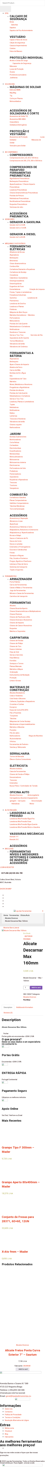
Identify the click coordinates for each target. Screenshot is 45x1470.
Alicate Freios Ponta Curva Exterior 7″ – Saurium (22, 1352)
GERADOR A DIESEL (23, 234)
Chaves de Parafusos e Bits (20, 617)
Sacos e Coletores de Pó (19, 538)
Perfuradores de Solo (18, 468)
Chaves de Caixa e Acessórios (21, 625)
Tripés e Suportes (16, 570)
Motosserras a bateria (18, 462)
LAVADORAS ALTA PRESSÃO (22, 814)
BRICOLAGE (9, 849)
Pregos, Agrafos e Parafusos (20, 561)
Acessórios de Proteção (25, 137)
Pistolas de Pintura (17, 195)
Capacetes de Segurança (22, 63)
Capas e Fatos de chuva (18, 40)
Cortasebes (14, 445)
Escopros (13, 707)
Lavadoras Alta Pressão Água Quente (23, 824)
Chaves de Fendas (16, 640)
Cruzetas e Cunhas (17, 704)
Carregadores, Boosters (18, 798)
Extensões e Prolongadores (20, 547)
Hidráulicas (16, 803)
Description (8, 1007)
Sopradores (14, 477)
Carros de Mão (15, 370)
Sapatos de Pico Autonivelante (21, 30)
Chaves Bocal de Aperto (18, 608)
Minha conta (9, 1428)
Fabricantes (9, 1437)
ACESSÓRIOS (18, 515)
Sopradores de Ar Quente (19, 338)
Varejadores (14, 488)
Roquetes (13, 628)
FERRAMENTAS (11, 576)
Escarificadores (15, 451)
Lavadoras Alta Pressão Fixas (20, 821)
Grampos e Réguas (17, 555)
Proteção (13, 678)
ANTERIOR (28, 936)
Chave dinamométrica (18, 263)
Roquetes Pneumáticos (18, 204)
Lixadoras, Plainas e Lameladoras (22, 401)
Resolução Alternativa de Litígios (17, 1420)
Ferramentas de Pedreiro (19, 744)
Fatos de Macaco (16, 51)
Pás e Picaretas (15, 713)
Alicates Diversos (16, 795)
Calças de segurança (17, 42)
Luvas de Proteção (17, 69)
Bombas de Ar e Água (18, 373)
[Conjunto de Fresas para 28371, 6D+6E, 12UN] (11, 1204)
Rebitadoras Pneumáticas (19, 198)
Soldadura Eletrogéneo (18, 125)
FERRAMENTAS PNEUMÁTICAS (20, 174)
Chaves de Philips (16, 643)
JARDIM (15, 434)
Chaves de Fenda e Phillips (19, 774)
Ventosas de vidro (16, 207)
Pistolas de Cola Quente (18, 323)
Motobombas (15, 454)
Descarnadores (15, 777)
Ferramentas (14, 915)
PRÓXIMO (27, 939)
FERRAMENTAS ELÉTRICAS (20, 247)
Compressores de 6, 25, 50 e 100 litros (24, 158)
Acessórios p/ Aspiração (19, 518)
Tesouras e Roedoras (18, 419)
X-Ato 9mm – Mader (15, 1252)
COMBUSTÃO (18, 495)
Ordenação (14, 672)
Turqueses (14, 715)
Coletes (12, 48)
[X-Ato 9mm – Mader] (11, 1239)
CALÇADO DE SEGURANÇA (18, 17)
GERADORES (9, 219)
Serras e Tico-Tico (18, 335)
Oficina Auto (25, 915)
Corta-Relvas (14, 442)
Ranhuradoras (15, 427)
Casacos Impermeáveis (18, 45)
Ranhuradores (19, 736)
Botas (12, 22)
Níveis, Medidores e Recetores (21, 384)
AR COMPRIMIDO (11, 152)
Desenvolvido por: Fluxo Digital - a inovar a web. (17, 1463)
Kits (11, 376)
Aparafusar (14, 524)
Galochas (14, 25)
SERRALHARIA (19, 754)
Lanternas (13, 416)
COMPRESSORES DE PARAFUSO (23, 168)
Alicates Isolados (16, 768)
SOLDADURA (10, 84)
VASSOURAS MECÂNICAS (27, 834)
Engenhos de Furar (17, 286)
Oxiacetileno (14, 122)
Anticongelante (33, 795)
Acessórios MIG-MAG (18, 119)
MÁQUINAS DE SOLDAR (25, 87)
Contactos (8, 1412)
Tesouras (13, 482)
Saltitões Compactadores (19, 503)
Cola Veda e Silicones (18, 698)
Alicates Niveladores (17, 693)
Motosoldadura (15, 101)
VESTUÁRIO (17, 37)
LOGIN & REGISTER (7, 867)
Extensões (14, 783)
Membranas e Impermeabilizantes (22, 724)
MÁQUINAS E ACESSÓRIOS (15, 243)
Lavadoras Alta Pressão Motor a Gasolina (25, 827)
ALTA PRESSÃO (11, 810)
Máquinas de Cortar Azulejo (20, 721)
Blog (6, 1434)
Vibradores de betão (17, 344)
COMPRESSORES (21, 155)
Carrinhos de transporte (18, 596)
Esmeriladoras (15, 289)
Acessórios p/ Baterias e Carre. (21, 527)
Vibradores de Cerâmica (18, 346)
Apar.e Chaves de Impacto (19, 364)
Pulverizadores (15, 474)
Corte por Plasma (16, 98)
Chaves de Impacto (17, 623)
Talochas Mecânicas (17, 506)
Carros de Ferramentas (18, 585)
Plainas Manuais (16, 666)
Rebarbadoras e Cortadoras (20, 326)
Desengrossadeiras (17, 281)
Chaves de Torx (15, 646)
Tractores (13, 485)
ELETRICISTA (19, 766)
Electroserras (15, 465)
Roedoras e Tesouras (18, 332)
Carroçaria (22, 801)
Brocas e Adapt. (15, 535)
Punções (13, 730)
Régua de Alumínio (36, 736)
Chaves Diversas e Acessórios (21, 620)
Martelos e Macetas (17, 727)
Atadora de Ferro (16, 367)
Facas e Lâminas (16, 649)
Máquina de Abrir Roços (18, 312)
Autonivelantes (15, 738)
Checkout (8, 1431)
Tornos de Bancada (17, 756)
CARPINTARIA (19, 638)
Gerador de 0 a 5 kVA (17, 225)
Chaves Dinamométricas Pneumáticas (24, 193)
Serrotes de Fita (36, 335)
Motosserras (14, 459)
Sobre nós (8, 1409)
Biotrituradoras (15, 439)
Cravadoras (14, 275)
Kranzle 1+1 (14, 836)
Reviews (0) (8, 1013)
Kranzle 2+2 (14, 839)
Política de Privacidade (13, 1414)
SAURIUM (26, 1366)
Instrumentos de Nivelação (20, 675)
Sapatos (13, 27)
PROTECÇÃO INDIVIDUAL (26, 58)
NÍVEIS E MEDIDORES (24, 854)
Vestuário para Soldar (18, 145)
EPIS (6, 13)
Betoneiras (14, 260)
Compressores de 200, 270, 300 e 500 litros (26, 160)
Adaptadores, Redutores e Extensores (24, 530)
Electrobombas (15, 448)
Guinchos (13, 298)
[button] (42, 911)
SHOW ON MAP (6, 889)
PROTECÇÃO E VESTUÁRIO (19, 132)
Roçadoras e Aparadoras (19, 479)
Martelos (13, 381)
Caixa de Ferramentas (18, 771)
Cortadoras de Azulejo (18, 272)
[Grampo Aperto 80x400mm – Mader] (11, 1169)
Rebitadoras (14, 407)
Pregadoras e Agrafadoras (19, 387)
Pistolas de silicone (17, 390)
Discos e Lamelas (16, 544)
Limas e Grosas (15, 680)
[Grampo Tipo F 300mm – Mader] (11, 1135)
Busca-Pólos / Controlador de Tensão (24, 786)
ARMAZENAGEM (21, 579)
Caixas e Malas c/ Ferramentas (21, 587)
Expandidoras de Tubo (18, 379)
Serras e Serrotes (16, 655)
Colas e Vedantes (16, 696)
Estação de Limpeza (37, 289)
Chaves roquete (16, 424)
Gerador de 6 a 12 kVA (18, 228)
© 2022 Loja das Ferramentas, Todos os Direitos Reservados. (22, 1461)
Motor (32, 803)
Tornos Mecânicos (16, 341)
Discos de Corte (15, 541)
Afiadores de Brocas (17, 252)
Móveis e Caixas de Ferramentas (22, 593)
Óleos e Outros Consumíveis (20, 759)
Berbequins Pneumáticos (19, 181)
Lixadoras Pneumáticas (18, 190)
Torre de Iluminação (17, 509)
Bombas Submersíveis (18, 437)
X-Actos (13, 741)
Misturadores (15, 321)
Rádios (12, 413)
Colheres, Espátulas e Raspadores (22, 701)
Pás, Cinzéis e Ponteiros (19, 558)
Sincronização (36, 801)
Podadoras (14, 471)
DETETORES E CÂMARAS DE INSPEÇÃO (26, 858)
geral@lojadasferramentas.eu (18, 1396)
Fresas (12, 552)
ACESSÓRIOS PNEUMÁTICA (19, 215)
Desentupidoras (16, 283)
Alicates (13, 605)
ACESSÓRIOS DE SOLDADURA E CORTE (24, 112)
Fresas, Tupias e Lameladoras (21, 292)
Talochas (13, 718)
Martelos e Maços (16, 669)
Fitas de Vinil (14, 652)
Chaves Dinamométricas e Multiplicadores (25, 611)
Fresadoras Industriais (18, 295)
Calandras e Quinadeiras (19, 278)
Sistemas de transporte (18, 567)
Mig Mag (13, 93)
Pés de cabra (14, 733)
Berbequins (14, 258)
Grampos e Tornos (16, 663)
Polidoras (13, 309)
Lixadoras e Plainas (17, 306)
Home (6, 915)
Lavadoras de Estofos (18, 303)
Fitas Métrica (14, 658)
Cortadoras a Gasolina (18, 497)
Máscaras (13, 66)
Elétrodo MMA (15, 90)
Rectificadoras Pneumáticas (20, 201)
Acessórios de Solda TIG (19, 116)
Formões (13, 660)
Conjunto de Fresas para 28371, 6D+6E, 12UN (18, 1219)
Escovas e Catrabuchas (18, 550)
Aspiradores (14, 255)
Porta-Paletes (15, 582)
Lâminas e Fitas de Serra (19, 564)
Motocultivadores (16, 457)
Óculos (12, 72)
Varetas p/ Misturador (18, 747)
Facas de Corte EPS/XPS (19, 710)
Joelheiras (14, 77)
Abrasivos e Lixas (16, 521)
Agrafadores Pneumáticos (19, 178)
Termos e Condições (12, 1417)
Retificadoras (14, 329)
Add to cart (36, 987)
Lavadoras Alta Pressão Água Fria (22, 818)
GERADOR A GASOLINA (25, 222)
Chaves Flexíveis (16, 614)
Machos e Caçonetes (17, 631)
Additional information (24, 1007)
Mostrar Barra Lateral (11, 927)
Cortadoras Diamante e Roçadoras (22, 269)
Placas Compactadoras (18, 500)
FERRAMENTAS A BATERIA (21, 354)
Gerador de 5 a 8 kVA (17, 237)
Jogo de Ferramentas (18, 590)
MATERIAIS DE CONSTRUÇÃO (19, 688)
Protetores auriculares (18, 75)
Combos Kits (14, 266)
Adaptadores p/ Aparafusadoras (22, 532)
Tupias (12, 404)
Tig (11, 95)
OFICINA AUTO (19, 792)
